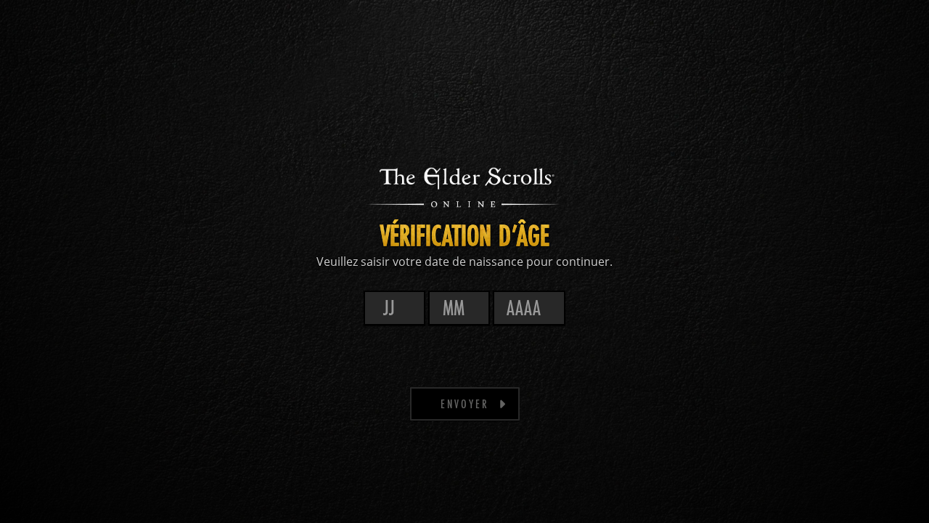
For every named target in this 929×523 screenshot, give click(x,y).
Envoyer (465, 403)
